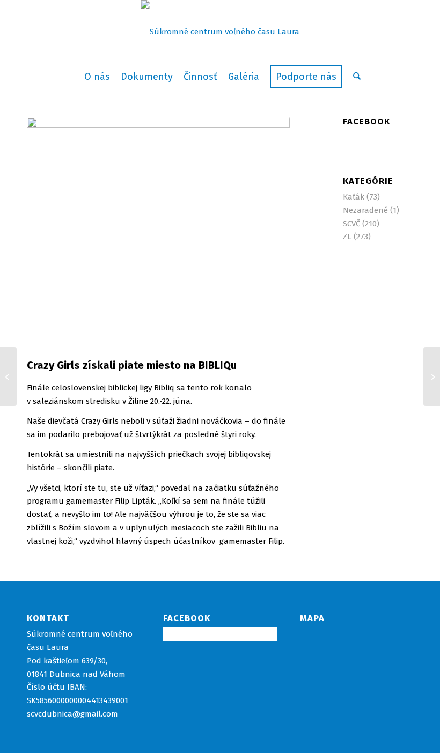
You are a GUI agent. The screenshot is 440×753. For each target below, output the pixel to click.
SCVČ (351, 223)
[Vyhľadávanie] (354, 76)
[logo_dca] (220, 31)
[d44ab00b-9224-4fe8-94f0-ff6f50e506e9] (158, 215)
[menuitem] (97, 76)
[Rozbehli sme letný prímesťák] (431, 376)
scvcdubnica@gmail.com (72, 714)
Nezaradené (365, 210)
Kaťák (353, 197)
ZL (347, 236)
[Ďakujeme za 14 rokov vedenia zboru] (8, 376)
